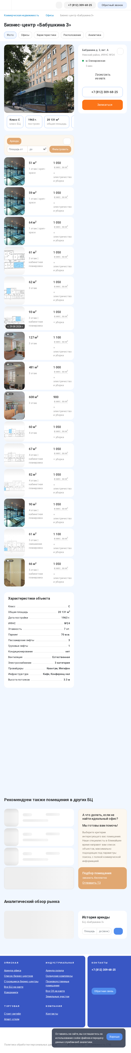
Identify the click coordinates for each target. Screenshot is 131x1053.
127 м (33, 337)
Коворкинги (11, 992)
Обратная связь (103, 991)
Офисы (25, 35)
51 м (33, 163)
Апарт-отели (11, 1019)
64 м (33, 222)
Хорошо (114, 1036)
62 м (33, 282)
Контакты (52, 1013)
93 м (33, 312)
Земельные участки (57, 996)
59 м (33, 193)
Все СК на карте (55, 991)
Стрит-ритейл (12, 1013)
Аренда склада (55, 970)
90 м (33, 504)
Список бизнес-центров (18, 976)
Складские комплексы (59, 976)
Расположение (72, 35)
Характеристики (46, 35)
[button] (8, 79)
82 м (33, 474)
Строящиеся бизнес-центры (21, 981)
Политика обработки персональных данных (30, 1044)
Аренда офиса (12, 970)
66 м (33, 564)
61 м (33, 252)
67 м (33, 449)
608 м (33, 397)
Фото (10, 35)
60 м (33, 427)
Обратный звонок (112, 5)
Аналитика (94, 35)
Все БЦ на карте (13, 986)
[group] (14, 171)
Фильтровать (60, 149)
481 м (33, 367)
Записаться (104, 104)
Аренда (14, 141)
